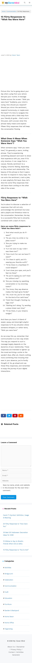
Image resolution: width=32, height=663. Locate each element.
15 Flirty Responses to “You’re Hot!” (16, 550)
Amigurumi (9, 574)
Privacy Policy (16, 649)
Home (3, 11)
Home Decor (9, 616)
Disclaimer (21, 647)
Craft (6, 592)
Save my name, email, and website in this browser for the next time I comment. (16, 487)
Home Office (9, 623)
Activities (8, 567)
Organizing (9, 629)
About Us (11, 647)
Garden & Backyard (12, 610)
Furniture (8, 604)
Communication (11, 11)
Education (8, 598)
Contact (12, 652)
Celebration (9, 580)
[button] (24, 2)
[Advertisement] (16, 37)
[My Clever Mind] (10, 2)
